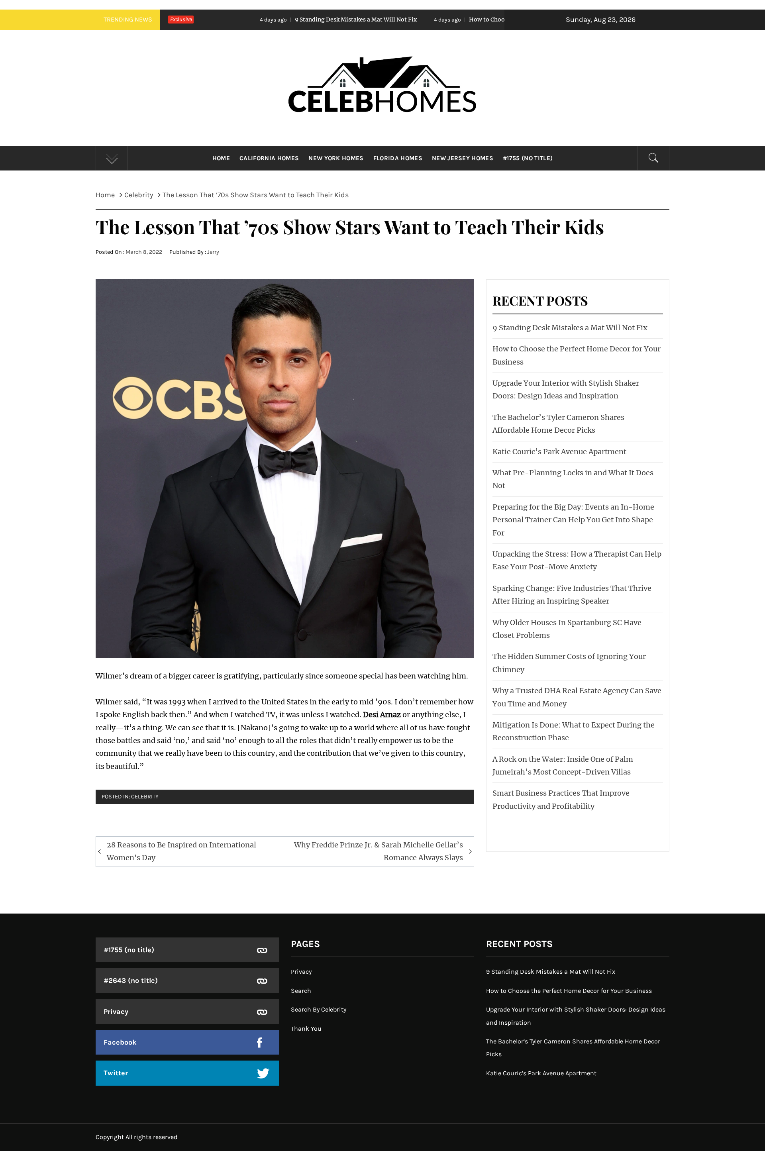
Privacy (116, 1011)
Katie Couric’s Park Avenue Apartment (559, 451)
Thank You (306, 1028)
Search (301, 990)
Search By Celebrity (318, 1009)
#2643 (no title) (131, 980)
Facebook (120, 1042)
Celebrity (145, 796)
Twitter (116, 1073)
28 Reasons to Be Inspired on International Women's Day (181, 851)
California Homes (269, 158)
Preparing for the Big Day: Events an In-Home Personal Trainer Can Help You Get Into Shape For (573, 519)
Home (221, 158)
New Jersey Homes (462, 158)
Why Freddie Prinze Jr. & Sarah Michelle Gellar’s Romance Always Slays (378, 851)
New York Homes (335, 158)
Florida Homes (397, 158)
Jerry (213, 252)
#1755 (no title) (528, 158)
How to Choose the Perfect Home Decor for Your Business (462, 19)
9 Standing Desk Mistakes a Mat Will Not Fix (269, 19)
